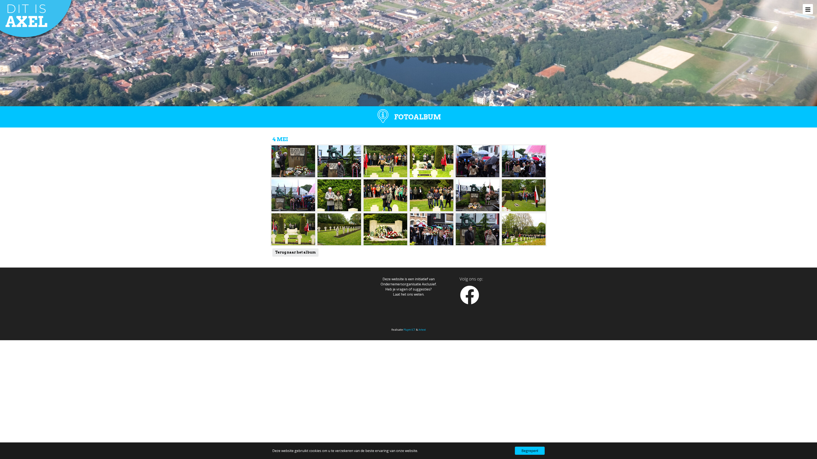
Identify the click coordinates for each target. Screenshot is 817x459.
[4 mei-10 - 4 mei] (524, 229)
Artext (422, 330)
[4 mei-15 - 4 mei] (339, 195)
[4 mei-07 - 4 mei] (293, 195)
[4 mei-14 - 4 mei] (432, 161)
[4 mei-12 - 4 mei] (432, 195)
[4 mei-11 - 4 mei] (385, 195)
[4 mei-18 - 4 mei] (339, 229)
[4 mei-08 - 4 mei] (432, 229)
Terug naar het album (295, 252)
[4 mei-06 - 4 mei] (524, 161)
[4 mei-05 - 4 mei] (478, 161)
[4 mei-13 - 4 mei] (385, 161)
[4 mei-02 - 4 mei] (293, 161)
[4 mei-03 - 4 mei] (478, 229)
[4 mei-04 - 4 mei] (339, 161)
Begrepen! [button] (529, 450)
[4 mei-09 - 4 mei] (385, 229)
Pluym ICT (409, 330)
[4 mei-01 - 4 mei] (478, 195)
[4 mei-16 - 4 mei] (293, 229)
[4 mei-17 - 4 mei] (524, 195)
